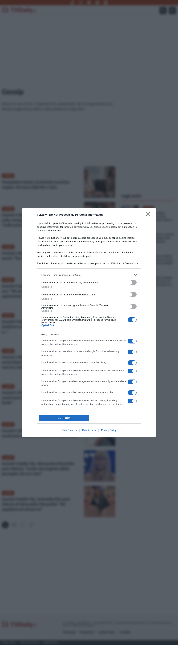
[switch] (132, 282)
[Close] (149, 215)
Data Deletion (69, 430)
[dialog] (89, 322)
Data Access (89, 430)
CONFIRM (64, 418)
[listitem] (89, 275)
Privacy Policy (108, 430)
